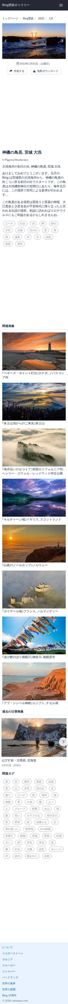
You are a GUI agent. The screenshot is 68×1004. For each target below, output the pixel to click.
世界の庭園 (8, 989)
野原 (17, 822)
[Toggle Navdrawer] (61, 5)
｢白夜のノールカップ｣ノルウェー (25, 565)
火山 (46, 808)
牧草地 (29, 828)
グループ (20, 808)
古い (8, 842)
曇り (8, 795)
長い (17, 815)
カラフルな (33, 815)
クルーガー (8, 965)
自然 (48, 237)
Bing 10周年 (9, 995)
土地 (29, 801)
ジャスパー (8, 971)
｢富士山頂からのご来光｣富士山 (23, 423)
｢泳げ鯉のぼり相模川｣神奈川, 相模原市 (28, 657)
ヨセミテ (7, 959)
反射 (46, 856)
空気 (29, 842)
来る (41, 842)
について (7, 947)
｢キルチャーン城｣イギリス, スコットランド (31, 519)
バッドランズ (10, 977)
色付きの (52, 815)
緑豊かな (41, 822)
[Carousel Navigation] (34, 744)
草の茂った (12, 828)
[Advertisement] (34, 114)
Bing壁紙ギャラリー (16, 5)
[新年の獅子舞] (62, 41)
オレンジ (56, 849)
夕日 (8, 230)
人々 (51, 801)
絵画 (59, 835)
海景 (8, 801)
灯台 (22, 223)
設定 (41, 849)
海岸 (44, 795)
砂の (53, 223)
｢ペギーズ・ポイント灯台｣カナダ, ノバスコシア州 (33, 375)
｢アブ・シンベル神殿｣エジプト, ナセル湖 (30, 703)
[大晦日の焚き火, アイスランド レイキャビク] (5, 41)
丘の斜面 (45, 828)
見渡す (9, 835)
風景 (8, 243)
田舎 (46, 835)
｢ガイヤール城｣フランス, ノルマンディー (30, 611)
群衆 (34, 808)
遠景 (17, 237)
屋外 (20, 243)
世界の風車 (8, 983)
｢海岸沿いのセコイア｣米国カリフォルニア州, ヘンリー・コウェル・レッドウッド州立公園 (32, 471)
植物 (22, 835)
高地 (34, 835)
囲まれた (32, 856)
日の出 (33, 230)
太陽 (20, 230)
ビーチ (9, 223)
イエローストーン (12, 953)
